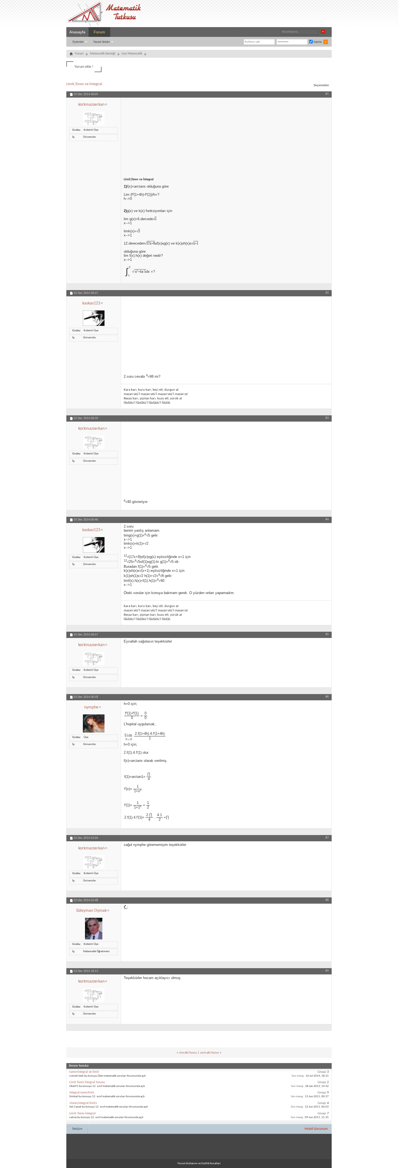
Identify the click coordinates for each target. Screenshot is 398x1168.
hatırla (317, 41)
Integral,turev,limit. (82, 1092)
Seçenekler (321, 85)
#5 (327, 634)
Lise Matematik (132, 53)
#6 (327, 696)
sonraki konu (209, 1052)
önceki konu (188, 1052)
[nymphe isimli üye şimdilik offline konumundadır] (94, 731)
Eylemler (78, 41)
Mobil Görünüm (316, 1129)
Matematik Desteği (102, 53)
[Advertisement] (226, 136)
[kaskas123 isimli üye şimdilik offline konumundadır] (94, 325)
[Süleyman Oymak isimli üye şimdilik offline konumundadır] (93, 938)
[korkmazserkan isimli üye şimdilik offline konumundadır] (94, 124)
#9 (327, 971)
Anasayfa (77, 32)
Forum (99, 32)
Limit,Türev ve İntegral (84, 84)
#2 (327, 292)
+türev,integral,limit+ (83, 1103)
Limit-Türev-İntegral (82, 1113)
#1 (327, 94)
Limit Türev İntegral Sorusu (87, 1082)
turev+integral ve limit (84, 1072)
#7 (327, 837)
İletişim (77, 1129)
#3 (327, 418)
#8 (327, 900)
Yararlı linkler (101, 41)
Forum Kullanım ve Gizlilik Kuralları (199, 1163)
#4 (327, 519)
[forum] (71, 54)
